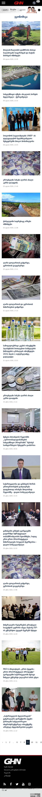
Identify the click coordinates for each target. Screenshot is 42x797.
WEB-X (37, 788)
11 (36, 742)
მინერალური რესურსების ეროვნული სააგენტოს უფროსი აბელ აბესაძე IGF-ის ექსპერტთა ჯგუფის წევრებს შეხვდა (20, 628)
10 (32, 742)
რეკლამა (7, 773)
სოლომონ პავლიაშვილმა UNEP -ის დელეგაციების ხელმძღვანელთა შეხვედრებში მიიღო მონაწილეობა (19, 138)
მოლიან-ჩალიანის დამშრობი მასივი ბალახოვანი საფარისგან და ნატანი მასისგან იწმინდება (19, 53)
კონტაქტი (7, 776)
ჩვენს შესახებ (8, 767)
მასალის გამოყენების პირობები (15, 770)
